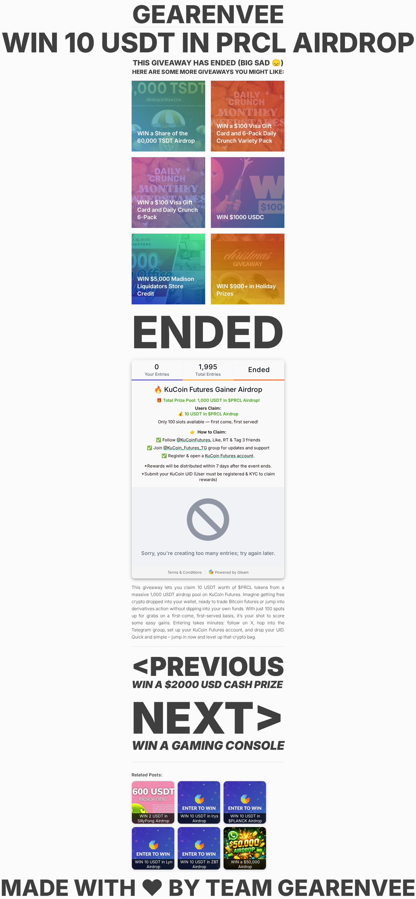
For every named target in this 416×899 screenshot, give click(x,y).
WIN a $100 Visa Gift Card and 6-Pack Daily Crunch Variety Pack (246, 133)
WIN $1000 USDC (240, 217)
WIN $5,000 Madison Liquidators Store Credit (165, 286)
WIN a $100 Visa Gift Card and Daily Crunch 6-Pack (167, 210)
